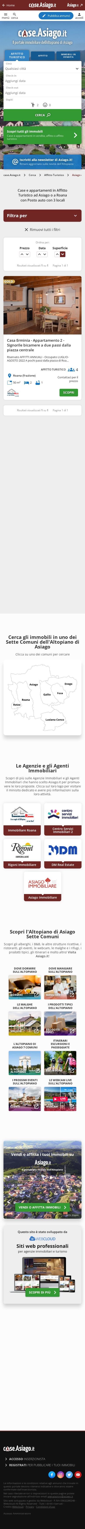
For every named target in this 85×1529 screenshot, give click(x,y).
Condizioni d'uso (45, 1506)
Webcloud (18, 1506)
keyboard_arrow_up (22, 254)
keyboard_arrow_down (27, 254)
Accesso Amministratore (17, 1513)
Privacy (30, 1506)
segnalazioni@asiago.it (60, 1496)
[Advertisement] (42, 465)
